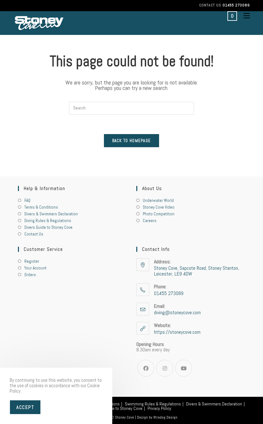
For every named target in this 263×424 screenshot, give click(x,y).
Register (31, 261)
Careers (150, 221)
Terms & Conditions (41, 207)
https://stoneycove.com (177, 332)
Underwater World (158, 200)
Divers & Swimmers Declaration (51, 214)
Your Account (35, 268)
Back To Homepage (131, 140)
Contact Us (33, 234)
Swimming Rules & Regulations (153, 404)
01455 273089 (236, 5)
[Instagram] (164, 368)
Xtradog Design (165, 417)
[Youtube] (183, 368)
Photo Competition (158, 214)
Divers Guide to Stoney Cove (48, 227)
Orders (30, 275)
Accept (25, 407)
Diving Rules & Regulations (47, 221)
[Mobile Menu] (244, 15)
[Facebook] (145, 368)
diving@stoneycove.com (177, 312)
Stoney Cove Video (158, 207)
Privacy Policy (159, 408)
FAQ (27, 200)
